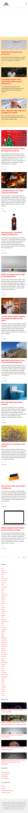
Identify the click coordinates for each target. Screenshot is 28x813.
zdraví (2, 63)
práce (2, 94)
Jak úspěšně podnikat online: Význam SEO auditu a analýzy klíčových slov (11, 81)
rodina (2, 545)
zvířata (2, 121)
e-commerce (3, 378)
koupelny (3, 420)
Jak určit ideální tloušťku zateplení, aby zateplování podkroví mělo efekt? (13, 318)
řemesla (2, 208)
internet (2, 503)
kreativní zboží (4, 166)
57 (18, 557)
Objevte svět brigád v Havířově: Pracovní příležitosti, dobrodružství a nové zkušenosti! (13, 762)
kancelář (3, 292)
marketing (3, 250)
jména (2, 462)
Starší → (25, 557)
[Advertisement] (14, 22)
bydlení (2, 336)
